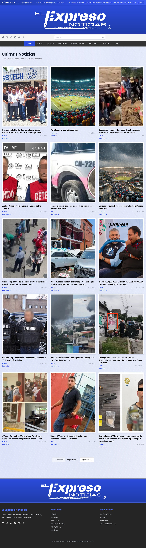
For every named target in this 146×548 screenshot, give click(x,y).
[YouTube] (19, 37)
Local (40, 44)
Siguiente (85, 460)
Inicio (30, 44)
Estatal (50, 44)
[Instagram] (7, 37)
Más (117, 44)
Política (107, 44)
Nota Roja (94, 44)
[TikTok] (23, 37)
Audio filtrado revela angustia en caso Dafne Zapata (95, 2)
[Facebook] (3, 37)
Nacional (62, 44)
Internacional (78, 44)
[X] (11, 37)
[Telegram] (15, 37)
